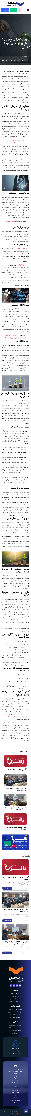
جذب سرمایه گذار (10, 717)
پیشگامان (7, 95)
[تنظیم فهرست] (28, 10)
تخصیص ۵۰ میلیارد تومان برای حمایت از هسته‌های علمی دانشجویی (16, 809)
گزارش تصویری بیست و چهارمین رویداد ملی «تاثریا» (16, 770)
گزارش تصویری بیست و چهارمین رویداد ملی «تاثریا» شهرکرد (16, 789)
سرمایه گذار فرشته (21, 265)
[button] (25, 34)
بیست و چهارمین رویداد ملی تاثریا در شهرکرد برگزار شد (17, 828)
